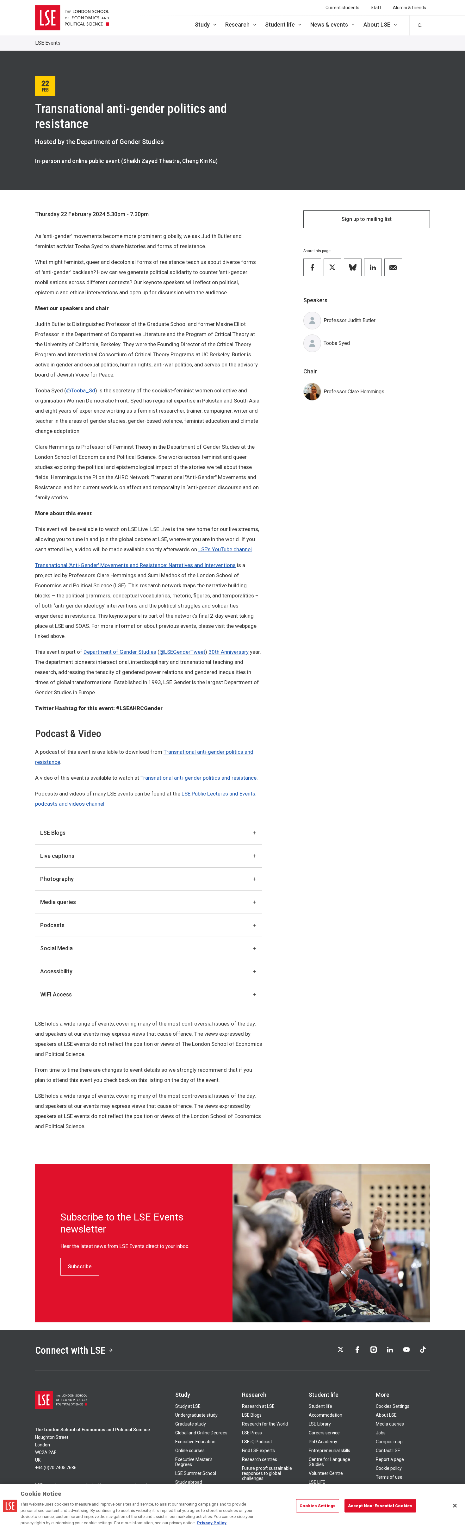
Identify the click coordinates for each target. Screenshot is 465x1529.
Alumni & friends (409, 7)
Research (237, 24)
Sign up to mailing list (367, 219)
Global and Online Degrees (201, 1432)
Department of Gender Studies (120, 652)
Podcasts (52, 925)
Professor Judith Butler (349, 320)
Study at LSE (188, 1406)
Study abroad (188, 1482)
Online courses (190, 1450)
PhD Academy (323, 1441)
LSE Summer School (195, 1473)
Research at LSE (258, 1406)
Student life (280, 24)
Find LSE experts (258, 1450)
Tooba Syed (337, 343)
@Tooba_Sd (80, 390)
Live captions (57, 855)
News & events (329, 24)
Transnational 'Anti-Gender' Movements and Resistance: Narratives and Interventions (135, 565)
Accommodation (325, 1415)
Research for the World (265, 1423)
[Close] (455, 1506)
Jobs (381, 1432)
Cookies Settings (392, 1406)
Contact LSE (388, 1450)
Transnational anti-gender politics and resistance (198, 778)
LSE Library (320, 1423)
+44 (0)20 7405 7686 (56, 1467)
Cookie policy (389, 1468)
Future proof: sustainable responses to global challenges (267, 1473)
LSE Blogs (52, 832)
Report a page (390, 1459)
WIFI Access (56, 994)
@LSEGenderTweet (182, 652)
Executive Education (195, 1441)
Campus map (389, 1441)
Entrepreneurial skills (329, 1450)
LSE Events (47, 43)
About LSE (376, 24)
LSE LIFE (317, 1482)
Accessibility (56, 971)
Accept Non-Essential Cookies (380, 1505)
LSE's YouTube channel (225, 549)
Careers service (324, 1432)
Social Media (56, 948)
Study (202, 24)
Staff (376, 7)
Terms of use (389, 1477)
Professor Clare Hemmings (354, 392)
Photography (57, 879)
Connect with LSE (70, 1350)
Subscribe (79, 1267)
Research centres (259, 1459)
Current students (342, 7)
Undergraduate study (196, 1415)
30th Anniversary (228, 652)
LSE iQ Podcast (257, 1441)
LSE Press (252, 1432)
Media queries (58, 902)
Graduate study (190, 1423)
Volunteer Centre (326, 1473)
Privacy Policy (211, 1522)
